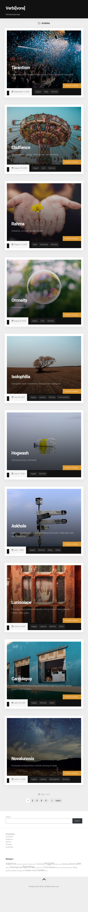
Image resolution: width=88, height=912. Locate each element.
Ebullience (20, 147)
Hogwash (20, 453)
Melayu (8, 867)
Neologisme (54, 779)
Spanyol (8, 870)
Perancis (40, 867)
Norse (36, 867)
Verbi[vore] (15, 8)
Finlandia (29, 864)
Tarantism (20, 67)
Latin (43, 168)
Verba (34, 870)
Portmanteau (63, 397)
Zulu (46, 870)
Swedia (13, 870)
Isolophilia (20, 376)
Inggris (38, 92)
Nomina (54, 92)
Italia (46, 92)
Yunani (41, 870)
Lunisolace (21, 602)
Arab (35, 244)
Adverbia (18, 864)
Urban (57, 550)
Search (8, 817)
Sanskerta (63, 867)
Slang (50, 550)
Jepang (64, 864)
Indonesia (44, 244)
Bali (25, 864)
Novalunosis (22, 758)
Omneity (19, 300)
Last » (58, 800)
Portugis (58, 867)
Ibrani (34, 864)
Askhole (18, 526)
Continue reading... (72, 86)
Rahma (17, 223)
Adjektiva (11, 863)
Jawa (59, 864)
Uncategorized (21, 870)
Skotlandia (69, 867)
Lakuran (42, 397)
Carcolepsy (21, 678)
